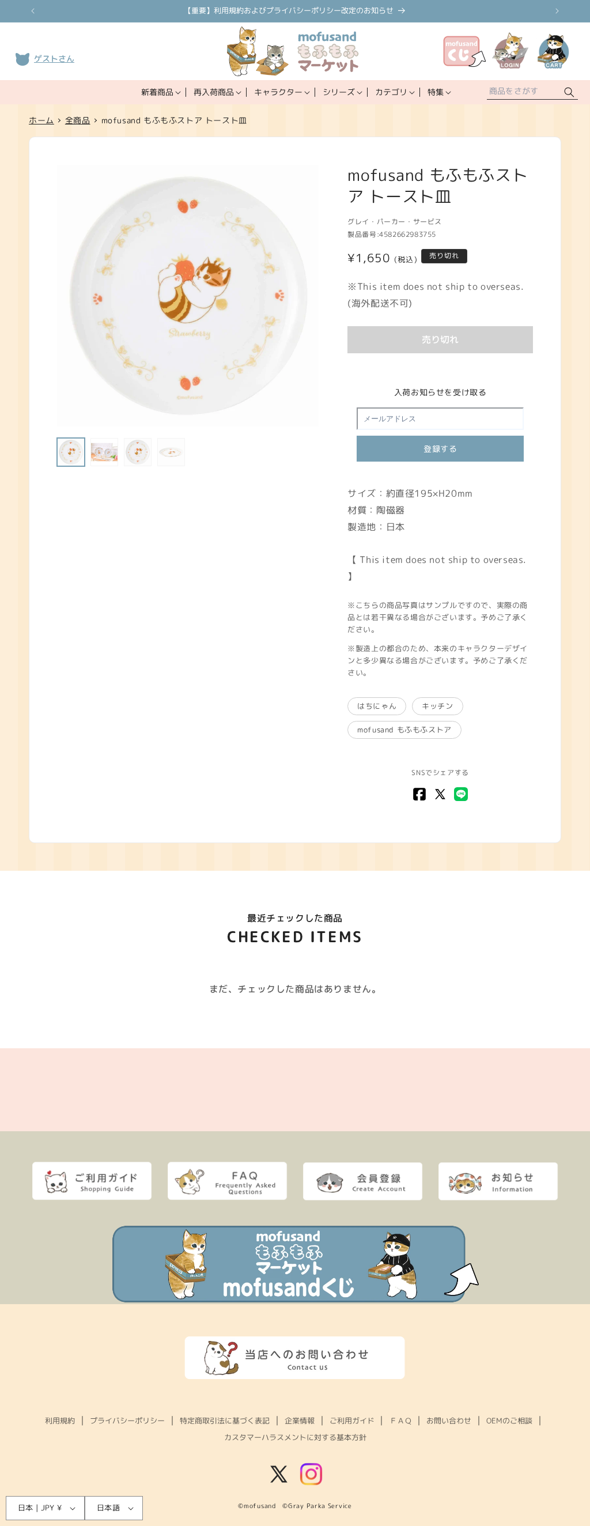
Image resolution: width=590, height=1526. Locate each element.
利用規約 (60, 1420)
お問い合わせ (448, 1420)
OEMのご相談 (509, 1420)
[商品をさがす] (569, 92)
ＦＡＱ (400, 1420)
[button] (160, 92)
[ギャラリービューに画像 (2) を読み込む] (104, 452)
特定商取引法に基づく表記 (225, 1420)
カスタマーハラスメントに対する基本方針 (295, 1437)
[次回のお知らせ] (557, 11)
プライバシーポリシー (127, 1420)
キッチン (437, 706)
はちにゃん (376, 706)
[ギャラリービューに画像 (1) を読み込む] (71, 452)
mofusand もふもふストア (404, 729)
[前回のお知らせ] (33, 11)
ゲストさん (54, 58)
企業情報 (300, 1420)
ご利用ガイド (352, 1420)
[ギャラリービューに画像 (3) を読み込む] (138, 452)
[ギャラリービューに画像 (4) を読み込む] (171, 452)
